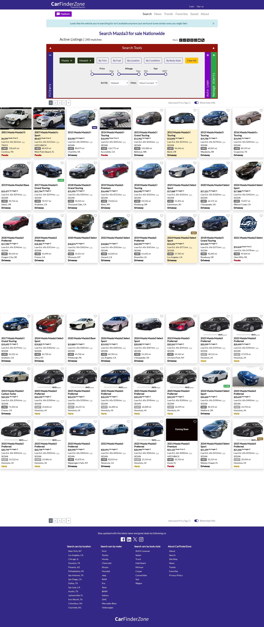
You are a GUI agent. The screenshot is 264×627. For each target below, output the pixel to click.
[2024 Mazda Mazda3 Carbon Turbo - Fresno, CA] (15, 377)
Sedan (138, 555)
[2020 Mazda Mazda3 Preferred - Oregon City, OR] (15, 224)
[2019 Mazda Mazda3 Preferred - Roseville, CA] (148, 224)
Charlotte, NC (75, 607)
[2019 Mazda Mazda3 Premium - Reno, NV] (115, 171)
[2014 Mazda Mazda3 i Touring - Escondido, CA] (115, 118)
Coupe (139, 571)
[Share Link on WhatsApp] (195, 40)
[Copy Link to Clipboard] (202, 40)
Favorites (173, 571)
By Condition (153, 60)
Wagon (139, 583)
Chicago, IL (73, 559)
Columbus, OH (75, 603)
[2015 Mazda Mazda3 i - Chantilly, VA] (82, 118)
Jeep (104, 575)
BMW (104, 591)
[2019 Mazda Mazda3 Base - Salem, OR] (15, 171)
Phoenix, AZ (74, 567)
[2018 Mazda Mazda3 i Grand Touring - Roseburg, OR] (215, 224)
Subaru (105, 595)
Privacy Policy (176, 575)
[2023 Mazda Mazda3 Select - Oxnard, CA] (115, 224)
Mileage (129, 68)
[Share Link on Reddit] (184, 40)
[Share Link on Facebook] (180, 40)
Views (133, 83)
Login (191, 6)
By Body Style (173, 60)
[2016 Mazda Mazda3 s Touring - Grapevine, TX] (248, 118)
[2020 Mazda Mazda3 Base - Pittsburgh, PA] (82, 324)
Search (172, 555)
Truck (138, 559)
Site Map (173, 559)
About (172, 551)
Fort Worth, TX (75, 599)
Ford (104, 551)
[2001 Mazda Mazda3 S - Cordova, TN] (15, 118)
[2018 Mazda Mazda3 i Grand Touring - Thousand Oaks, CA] (82, 171)
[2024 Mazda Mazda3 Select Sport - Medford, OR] (215, 377)
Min (146, 71)
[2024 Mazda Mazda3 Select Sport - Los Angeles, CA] (181, 224)
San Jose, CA (74, 587)
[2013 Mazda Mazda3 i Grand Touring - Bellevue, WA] (148, 118)
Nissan (105, 567)
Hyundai (106, 571)
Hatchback (141, 563)
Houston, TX (74, 563)
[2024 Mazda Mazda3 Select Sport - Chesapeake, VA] (148, 324)
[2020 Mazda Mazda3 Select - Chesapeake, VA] (215, 171)
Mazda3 (85, 60)
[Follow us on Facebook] (122, 539)
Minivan (139, 567)
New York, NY (75, 551)
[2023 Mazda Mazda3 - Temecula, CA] (115, 430)
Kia (103, 583)
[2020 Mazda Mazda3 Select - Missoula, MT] (82, 224)
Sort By (104, 83)
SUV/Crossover (143, 551)
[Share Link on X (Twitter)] (188, 40)
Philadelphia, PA (76, 571)
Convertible (141, 575)
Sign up (200, 6)
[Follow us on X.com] (135, 539)
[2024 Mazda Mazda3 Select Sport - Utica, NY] (49, 324)
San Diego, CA (75, 579)
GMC (104, 599)
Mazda (67, 60)
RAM (104, 579)
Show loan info (207, 102)
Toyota (105, 555)
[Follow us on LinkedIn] (129, 539)
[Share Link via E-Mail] (199, 40)
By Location (133, 60)
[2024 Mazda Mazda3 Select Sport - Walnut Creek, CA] (248, 171)
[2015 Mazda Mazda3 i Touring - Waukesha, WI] (215, 118)
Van (137, 579)
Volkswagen (107, 607)
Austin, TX (73, 591)
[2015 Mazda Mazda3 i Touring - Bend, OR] (181, 118)
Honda (105, 559)
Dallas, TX (73, 583)
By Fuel (117, 60)
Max (112, 71)
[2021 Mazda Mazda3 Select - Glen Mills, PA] (248, 224)
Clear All (191, 60)
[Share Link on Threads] (191, 40)
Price (102, 68)
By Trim (103, 60)
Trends (172, 567)
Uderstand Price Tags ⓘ (179, 102)
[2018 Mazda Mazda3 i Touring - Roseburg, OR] (148, 171)
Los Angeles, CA (75, 555)
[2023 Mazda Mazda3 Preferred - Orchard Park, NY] (181, 324)
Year (156, 68)
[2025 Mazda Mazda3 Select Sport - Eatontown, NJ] (181, 171)
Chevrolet (106, 563)
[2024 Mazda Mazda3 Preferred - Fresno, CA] (49, 224)
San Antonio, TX (75, 575)
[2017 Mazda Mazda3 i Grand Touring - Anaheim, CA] (49, 171)
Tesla (104, 587)
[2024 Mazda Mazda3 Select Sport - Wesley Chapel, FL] (215, 430)
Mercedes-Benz (109, 603)
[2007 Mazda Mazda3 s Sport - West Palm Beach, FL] (49, 118)
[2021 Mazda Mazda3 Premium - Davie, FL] (181, 430)
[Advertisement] (16, 84)
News (171, 563)
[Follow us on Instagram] (141, 539)
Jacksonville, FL (75, 595)
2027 (164, 71)
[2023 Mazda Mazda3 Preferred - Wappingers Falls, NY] (82, 430)
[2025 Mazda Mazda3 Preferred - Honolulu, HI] (215, 324)
